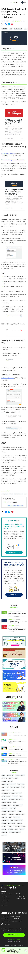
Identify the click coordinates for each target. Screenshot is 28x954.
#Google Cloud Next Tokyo (16, 820)
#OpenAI (4, 835)
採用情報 (18, 916)
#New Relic (22, 829)
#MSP (16, 778)
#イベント (4, 799)
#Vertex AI (4, 817)
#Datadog (19, 823)
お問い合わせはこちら (14, 552)
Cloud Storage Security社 (8, 153)
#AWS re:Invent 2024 (6, 802)
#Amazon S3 (4, 28)
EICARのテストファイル (7, 378)
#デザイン (15, 796)
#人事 (23, 787)
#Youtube (20, 811)
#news (17, 775)
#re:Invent (4, 778)
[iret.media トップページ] (8, 888)
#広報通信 (10, 829)
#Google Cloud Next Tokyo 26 (8, 823)
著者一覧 (18, 894)
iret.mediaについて (20, 896)
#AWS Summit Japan (15, 787)
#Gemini (11, 778)
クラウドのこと (4, 900)
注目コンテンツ (4, 905)
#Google (18, 814)
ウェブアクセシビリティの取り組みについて (11, 921)
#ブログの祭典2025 (6, 796)
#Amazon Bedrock (6, 790)
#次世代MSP (5, 808)
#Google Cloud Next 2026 (19, 826)
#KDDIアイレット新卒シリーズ (8, 784)
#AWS (11, 28)
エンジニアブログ (16, 21)
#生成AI (22, 775)
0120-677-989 (14, 940)
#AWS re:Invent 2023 (17, 805)
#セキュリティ (21, 784)
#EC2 (16, 829)
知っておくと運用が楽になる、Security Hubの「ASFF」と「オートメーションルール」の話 (17, 629)
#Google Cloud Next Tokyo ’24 (8, 811)
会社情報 (3, 916)
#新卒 (14, 802)
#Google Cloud (10, 775)
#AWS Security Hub (18, 28)
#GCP (23, 814)
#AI (13, 790)
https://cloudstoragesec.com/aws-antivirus (13, 160)
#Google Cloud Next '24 (7, 781)
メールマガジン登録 (20, 898)
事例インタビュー (5, 903)
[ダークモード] (22, 2)
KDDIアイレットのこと (6, 894)
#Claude (9, 826)
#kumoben (11, 814)
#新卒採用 (4, 814)
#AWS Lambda (5, 820)
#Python (4, 829)
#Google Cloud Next (6, 805)
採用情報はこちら (14, 595)
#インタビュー (17, 817)
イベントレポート (5, 896)
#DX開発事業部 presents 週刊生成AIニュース (11, 793)
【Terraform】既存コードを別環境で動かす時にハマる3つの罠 (17, 622)
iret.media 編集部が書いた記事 (15, 505)
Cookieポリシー (17, 918)
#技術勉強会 (12, 808)
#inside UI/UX (5, 787)
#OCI (10, 817)
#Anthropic (4, 832)
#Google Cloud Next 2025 (14, 832)
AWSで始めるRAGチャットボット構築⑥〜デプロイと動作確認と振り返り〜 (17, 615)
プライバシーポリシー (6, 918)
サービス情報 (11, 916)
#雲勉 (21, 796)
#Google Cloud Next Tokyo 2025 (16, 799)
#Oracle (4, 826)
